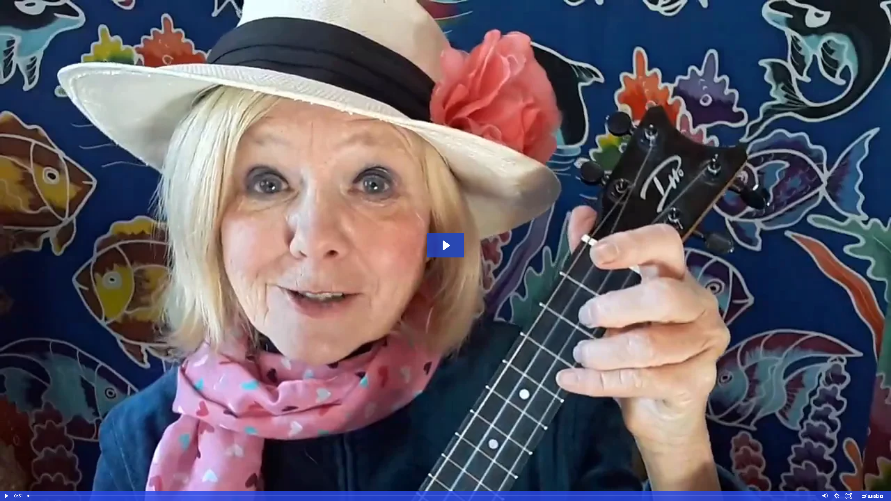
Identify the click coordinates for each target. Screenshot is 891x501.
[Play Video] (6, 496)
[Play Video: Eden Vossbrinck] (446, 245)
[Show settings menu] (837, 496)
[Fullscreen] (849, 496)
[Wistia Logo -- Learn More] (873, 496)
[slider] (422, 496)
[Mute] (825, 496)
